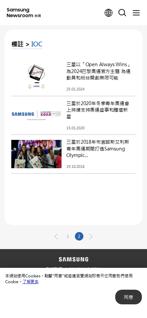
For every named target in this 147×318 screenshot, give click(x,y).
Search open (122, 13)
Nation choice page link (109, 13)
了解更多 (31, 281)
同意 (128, 297)
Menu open (136, 13)
